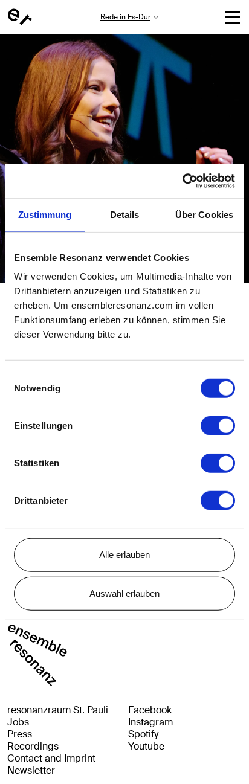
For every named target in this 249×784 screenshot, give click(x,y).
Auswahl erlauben (124, 593)
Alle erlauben (124, 555)
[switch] (218, 425)
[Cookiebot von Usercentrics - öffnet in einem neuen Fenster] (182, 181)
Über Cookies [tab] (204, 214)
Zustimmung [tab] (45, 214)
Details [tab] (125, 214)
